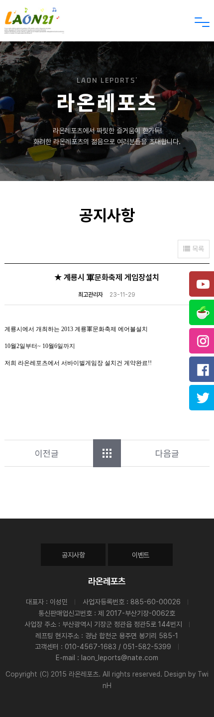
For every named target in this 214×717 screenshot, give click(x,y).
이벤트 (140, 555)
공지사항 (73, 555)
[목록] (107, 453)
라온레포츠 (106, 581)
